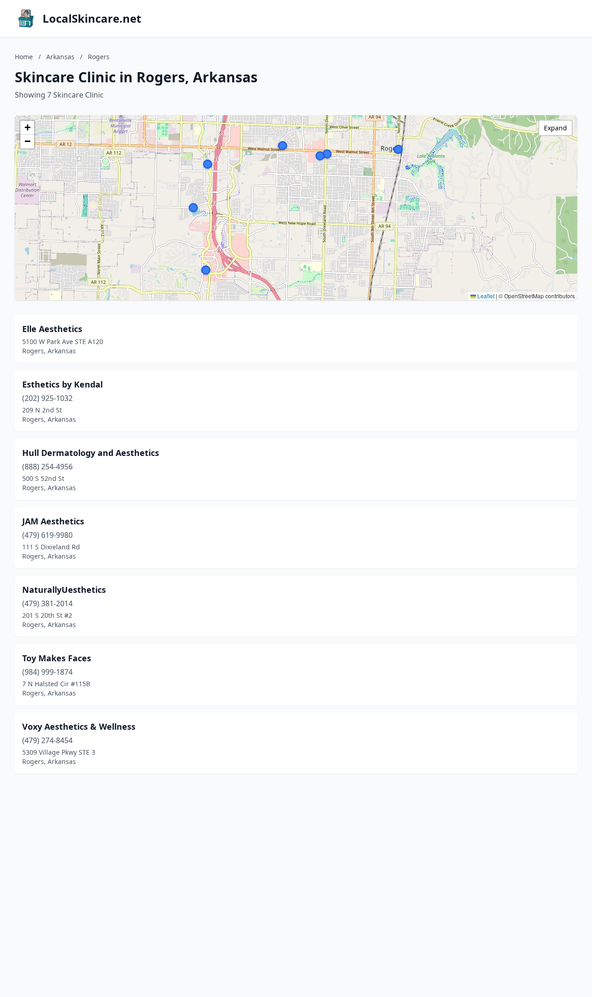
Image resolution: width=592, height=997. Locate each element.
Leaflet (485, 296)
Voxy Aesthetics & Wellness (79, 726)
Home (24, 56)
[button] (205, 270)
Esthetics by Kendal (62, 384)
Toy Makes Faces (56, 658)
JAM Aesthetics (53, 521)
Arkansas (60, 56)
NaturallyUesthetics (64, 589)
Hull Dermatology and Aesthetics (90, 452)
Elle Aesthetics (52, 328)
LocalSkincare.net (92, 18)
